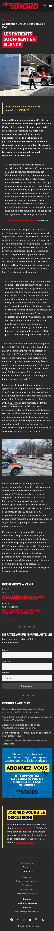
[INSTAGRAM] (36, 920)
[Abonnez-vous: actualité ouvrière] (27, 773)
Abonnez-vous (25, 828)
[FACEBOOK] (12, 920)
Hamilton (43, 220)
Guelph (13, 402)
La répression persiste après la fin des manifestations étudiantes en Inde (21, 726)
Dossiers (27, 867)
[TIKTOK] (18, 920)
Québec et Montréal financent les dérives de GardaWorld (24, 742)
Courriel (6, 661)
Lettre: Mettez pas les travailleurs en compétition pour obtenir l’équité (26, 734)
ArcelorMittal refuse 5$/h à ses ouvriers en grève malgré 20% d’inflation (26, 718)
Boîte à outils (27, 863)
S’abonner (27, 877)
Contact (27, 907)
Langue (5, 672)
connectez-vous (25, 842)
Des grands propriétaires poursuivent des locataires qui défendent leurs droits (23, 710)
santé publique (38, 542)
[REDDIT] (24, 920)
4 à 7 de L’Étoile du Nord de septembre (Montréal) (23, 597)
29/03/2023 (23, 110)
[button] (44, 6)
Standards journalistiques (27, 911)
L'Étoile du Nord (32, 926)
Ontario (7, 20)
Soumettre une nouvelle (27, 881)
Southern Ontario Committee (25, 106)
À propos (27, 899)
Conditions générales (27, 903)
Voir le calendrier (11, 619)
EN (50, 6)
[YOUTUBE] (30, 920)
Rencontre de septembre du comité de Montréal (23, 611)
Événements (26, 871)
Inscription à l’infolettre (27, 893)
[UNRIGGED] (42, 920)
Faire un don (27, 889)
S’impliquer (27, 885)
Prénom (6, 650)
